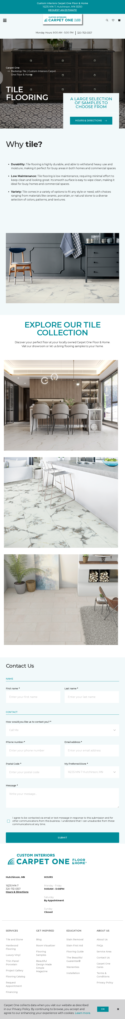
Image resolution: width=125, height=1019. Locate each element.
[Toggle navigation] (5, 20)
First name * (13, 688)
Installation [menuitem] (73, 973)
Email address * (73, 742)
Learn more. (83, 1013)
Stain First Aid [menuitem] (74, 945)
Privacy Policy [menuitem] (105, 982)
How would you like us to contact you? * (28, 722)
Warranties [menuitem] (72, 967)
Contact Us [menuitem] (103, 957)
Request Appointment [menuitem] (14, 984)
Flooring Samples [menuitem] (41, 953)
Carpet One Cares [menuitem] (103, 965)
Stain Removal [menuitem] (74, 939)
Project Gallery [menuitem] (14, 970)
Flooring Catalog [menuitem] (15, 976)
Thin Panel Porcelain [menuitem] (12, 963)
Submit (62, 837)
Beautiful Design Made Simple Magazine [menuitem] (44, 966)
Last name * (71, 688)
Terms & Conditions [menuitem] (103, 975)
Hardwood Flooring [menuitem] (12, 947)
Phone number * (15, 742)
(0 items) (119, 20)
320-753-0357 (84, 32)
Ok (102, 1009)
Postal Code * (13, 764)
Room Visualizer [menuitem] (45, 945)
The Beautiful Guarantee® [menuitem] (74, 959)
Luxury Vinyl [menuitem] (13, 955)
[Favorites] (113, 20)
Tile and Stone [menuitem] (14, 939)
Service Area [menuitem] (104, 951)
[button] (107, 20)
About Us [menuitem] (102, 939)
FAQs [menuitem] (100, 945)
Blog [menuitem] (39, 939)
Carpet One (13, 67)
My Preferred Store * (76, 764)
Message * (12, 785)
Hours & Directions (88, 120)
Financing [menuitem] (12, 992)
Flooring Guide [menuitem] (75, 951)
